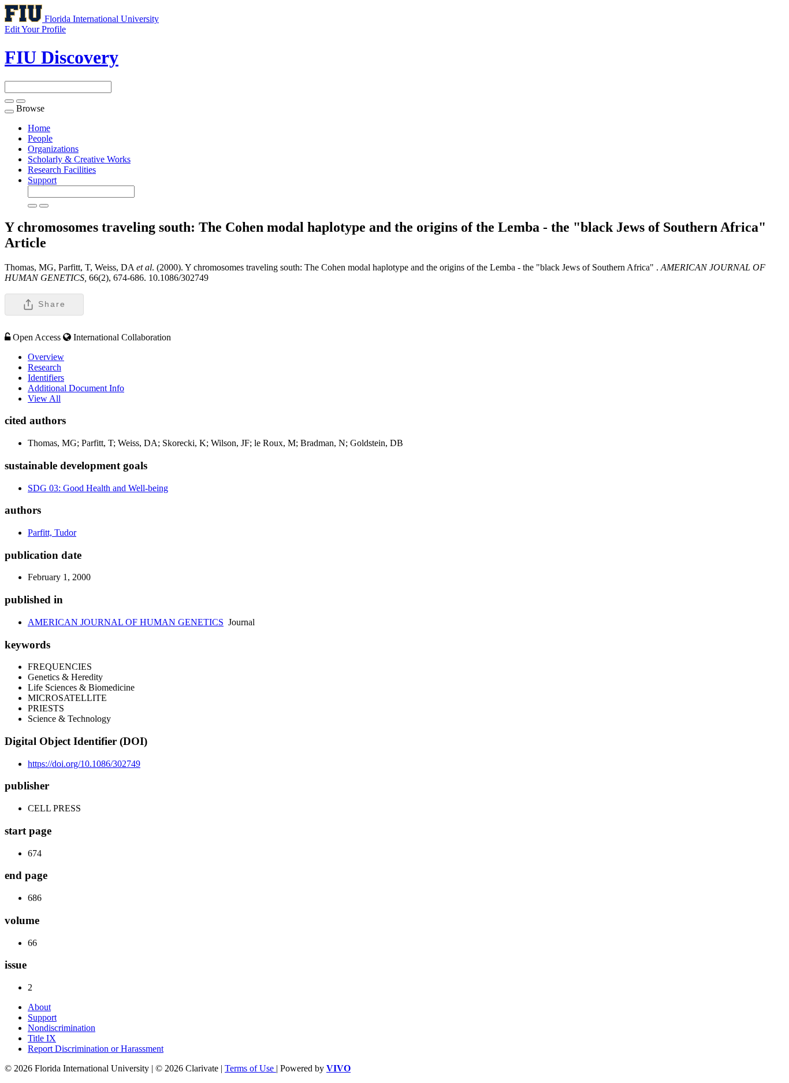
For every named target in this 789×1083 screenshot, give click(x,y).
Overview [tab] (46, 357)
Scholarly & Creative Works (79, 159)
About (39, 1007)
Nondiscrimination (61, 1028)
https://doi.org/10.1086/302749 (84, 764)
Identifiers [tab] (46, 378)
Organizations (53, 149)
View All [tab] (44, 398)
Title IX (42, 1038)
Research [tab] (44, 367)
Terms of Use (250, 1068)
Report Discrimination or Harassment (95, 1049)
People (40, 138)
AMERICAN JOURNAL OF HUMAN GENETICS (126, 622)
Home (39, 128)
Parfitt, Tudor (52, 532)
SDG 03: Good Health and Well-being (98, 488)
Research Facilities (62, 170)
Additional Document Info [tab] (76, 388)
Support (42, 180)
